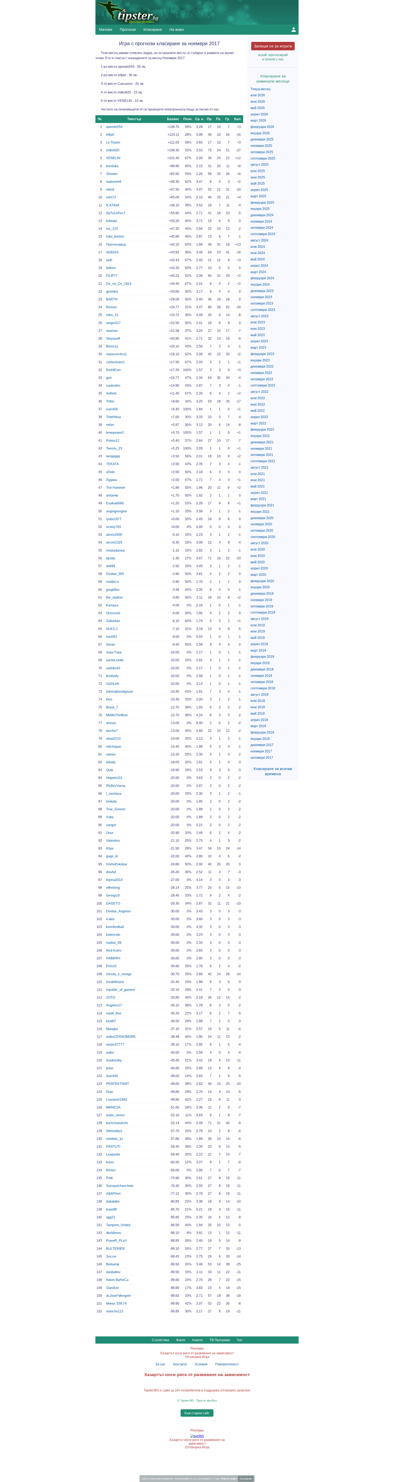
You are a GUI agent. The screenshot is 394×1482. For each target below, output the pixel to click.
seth (109, 260)
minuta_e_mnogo (119, 974)
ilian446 (112, 1076)
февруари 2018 (262, 732)
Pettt (109, 1178)
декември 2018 (262, 669)
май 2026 (258, 108)
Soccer (111, 1256)
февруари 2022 (262, 429)
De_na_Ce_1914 (118, 283)
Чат (239, 1340)
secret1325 (114, 542)
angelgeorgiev (116, 511)
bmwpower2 (115, 432)
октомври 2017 (262, 757)
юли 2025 (258, 171)
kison (110, 1162)
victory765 (113, 527)
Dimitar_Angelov (118, 911)
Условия (201, 1364)
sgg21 (110, 1217)
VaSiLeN (112, 683)
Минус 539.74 (116, 1303)
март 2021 (258, 499)
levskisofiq (113, 1060)
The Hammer (115, 487)
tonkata (111, 801)
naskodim (113, 385)
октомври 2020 (262, 530)
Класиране (152, 30)
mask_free (113, 1013)
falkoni (111, 268)
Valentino (113, 840)
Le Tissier (113, 142)
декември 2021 (262, 442)
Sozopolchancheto (119, 1186)
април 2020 (259, 568)
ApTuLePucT (115, 213)
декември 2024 (262, 215)
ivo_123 (112, 228)
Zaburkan (113, 621)
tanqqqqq (113, 456)
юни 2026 (258, 101)
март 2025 (258, 196)
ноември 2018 (261, 675)
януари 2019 (260, 663)
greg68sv (113, 589)
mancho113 (114, 1311)
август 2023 (259, 316)
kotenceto (113, 934)
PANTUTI (113, 1146)
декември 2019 (262, 593)
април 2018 (259, 720)
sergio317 (113, 323)
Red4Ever (113, 370)
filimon (111, 1170)
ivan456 (112, 409)
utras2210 (113, 738)
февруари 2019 (262, 656)
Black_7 (112, 707)
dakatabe (113, 1201)
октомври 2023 (262, 303)
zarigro (111, 825)
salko (110, 1052)
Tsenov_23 (114, 448)
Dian (109, 1091)
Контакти (180, 1364)
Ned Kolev (113, 950)
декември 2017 (262, 745)
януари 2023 (260, 360)
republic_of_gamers (120, 989)
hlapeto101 (114, 778)
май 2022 (258, 410)
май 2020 (258, 562)
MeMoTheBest (116, 715)
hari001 (111, 636)
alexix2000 (114, 534)
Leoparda (113, 1154)
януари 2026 (260, 133)
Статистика (160, 1340)
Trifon (110, 401)
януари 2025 (260, 208)
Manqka (112, 1029)
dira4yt (111, 872)
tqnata (110, 558)
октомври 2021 (262, 454)
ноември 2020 (261, 524)
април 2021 (259, 492)
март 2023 (258, 347)
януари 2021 (260, 511)
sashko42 (113, 668)
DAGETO (113, 903)
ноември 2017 (261, 751)
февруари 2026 (262, 127)
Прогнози (128, 30)
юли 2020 (258, 549)
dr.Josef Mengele (118, 1295)
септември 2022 (263, 385)
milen (110, 425)
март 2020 (258, 574)
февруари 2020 (262, 581)
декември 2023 (262, 291)
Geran (110, 644)
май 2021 (258, 486)
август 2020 (259, 543)
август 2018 (259, 694)
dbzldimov (113, 1233)
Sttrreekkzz (114, 1131)
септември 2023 (263, 310)
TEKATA (112, 464)
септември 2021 (263, 461)
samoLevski (115, 660)
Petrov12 (112, 440)
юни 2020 (258, 556)
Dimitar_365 (115, 574)
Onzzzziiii (113, 613)
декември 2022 (262, 366)
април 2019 (259, 644)
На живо (177, 30)
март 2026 (258, 120)
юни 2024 (258, 253)
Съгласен (246, 1478)
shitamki (112, 495)
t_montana (113, 793)
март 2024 (258, 272)
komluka (112, 166)
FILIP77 (112, 275)
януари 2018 (260, 738)
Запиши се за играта (273, 46)
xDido (110, 472)
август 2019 (259, 619)
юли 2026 (258, 95)
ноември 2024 (261, 221)
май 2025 (258, 183)
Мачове (105, 30)
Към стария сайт (197, 1413)
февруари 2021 (262, 505)
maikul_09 (113, 942)
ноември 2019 (261, 600)
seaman (112, 330)
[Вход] (293, 29)
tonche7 (112, 730)
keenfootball (115, 927)
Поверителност (227, 1364)
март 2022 (258, 423)
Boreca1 (112, 346)
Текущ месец (260, 89)
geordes (112, 291)
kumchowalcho (117, 1123)
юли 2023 (258, 322)
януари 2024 (260, 284)
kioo (109, 699)
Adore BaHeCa (117, 1280)
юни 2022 (258, 404)
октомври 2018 (262, 682)
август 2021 (259, 467)
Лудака (111, 480)
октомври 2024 (262, 227)
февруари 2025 (262, 202)
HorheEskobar (116, 864)
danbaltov (113, 1272)
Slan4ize (112, 1288)
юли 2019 (258, 625)
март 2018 (258, 726)
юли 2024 (258, 246)
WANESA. (113, 1107)
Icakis (110, 919)
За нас (160, 1364)
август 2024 (259, 240)
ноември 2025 (261, 145)
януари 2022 (260, 436)
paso (109, 1068)
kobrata (111, 221)
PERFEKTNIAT (117, 1083)
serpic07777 (115, 1044)
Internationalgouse (119, 691)
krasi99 (111, 1209)
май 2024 (258, 259)
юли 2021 (258, 474)
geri (109, 377)
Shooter (112, 174)
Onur (109, 833)
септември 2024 (263, 234)
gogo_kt (112, 856)
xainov (111, 754)
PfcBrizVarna (115, 786)
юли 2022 (258, 398)
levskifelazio (115, 982)
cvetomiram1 (115, 362)
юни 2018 (258, 707)
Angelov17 (114, 1005)
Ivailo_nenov (115, 1115)
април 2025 (259, 190)
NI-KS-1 (112, 629)
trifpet (110, 134)
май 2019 (258, 637)
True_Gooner (115, 809)
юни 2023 (258, 328)
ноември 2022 (261, 373)
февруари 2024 (262, 278)
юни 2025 (258, 177)
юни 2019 (258, 631)
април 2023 (259, 341)
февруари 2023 (262, 354)
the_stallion (114, 597)
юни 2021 (258, 480)
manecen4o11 (116, 354)
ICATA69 (112, 205)
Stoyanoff (113, 338)
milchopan (113, 746)
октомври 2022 (262, 379)
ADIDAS (112, 252)
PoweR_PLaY (116, 1240)
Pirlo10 (111, 966)
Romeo (111, 307)
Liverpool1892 (116, 1099)
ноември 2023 (261, 297)
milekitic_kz (114, 1139)
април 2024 (259, 265)
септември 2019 (263, 612)
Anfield (111, 393)
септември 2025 (263, 158)
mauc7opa (113, 652)
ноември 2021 (261, 448)
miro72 (111, 197)
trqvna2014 (114, 880)
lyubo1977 (113, 519)
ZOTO (110, 997)
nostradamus (115, 550)
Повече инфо (229, 1478)
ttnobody (112, 676)
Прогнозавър (116, 244)
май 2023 (258, 335)
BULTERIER (115, 1248)
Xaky (109, 817)
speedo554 (114, 127)
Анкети (197, 1340)
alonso (111, 723)
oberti (110, 189)
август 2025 (259, 164)
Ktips (109, 848)
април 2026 (259, 114)
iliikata (111, 762)
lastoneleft (113, 181)
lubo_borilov (115, 236)
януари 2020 (260, 587)
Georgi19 (113, 895)
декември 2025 (262, 139)
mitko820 (112, 150)
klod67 (111, 1021)
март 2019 (258, 650)
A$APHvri (113, 1193)
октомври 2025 (262, 152)
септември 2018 (263, 688)
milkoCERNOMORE (121, 1036)
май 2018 (258, 713)
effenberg (113, 887)
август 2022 (259, 391)
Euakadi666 (115, 503)
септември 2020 (263, 537)
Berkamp (112, 1264)
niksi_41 (112, 315)
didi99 (110, 566)
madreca (112, 581)
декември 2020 (262, 518)
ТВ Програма (220, 1340)
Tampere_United (118, 1225)
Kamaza (112, 605)
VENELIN (113, 158)
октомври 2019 (262, 606)
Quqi (109, 770)
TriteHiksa (113, 417)
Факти (180, 1340)
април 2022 (259, 417)
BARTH (112, 299)
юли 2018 (258, 700)
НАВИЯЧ (113, 958)
